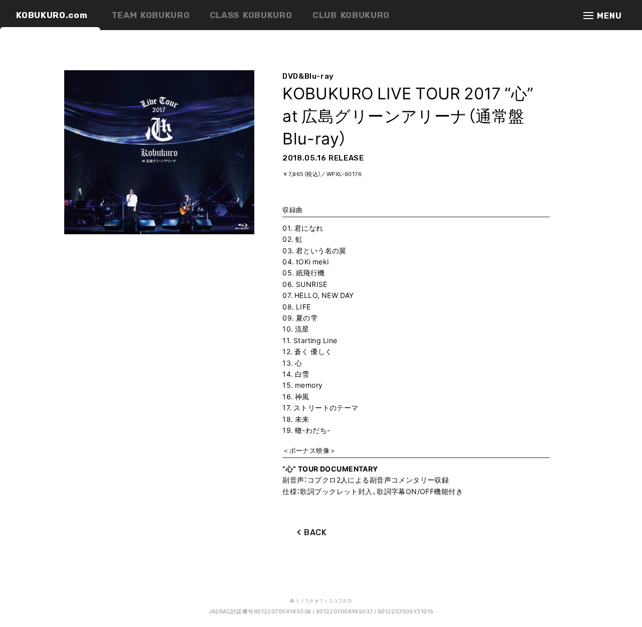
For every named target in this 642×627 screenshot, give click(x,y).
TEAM (150, 15)
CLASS (251, 15)
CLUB (351, 15)
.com (51, 15)
